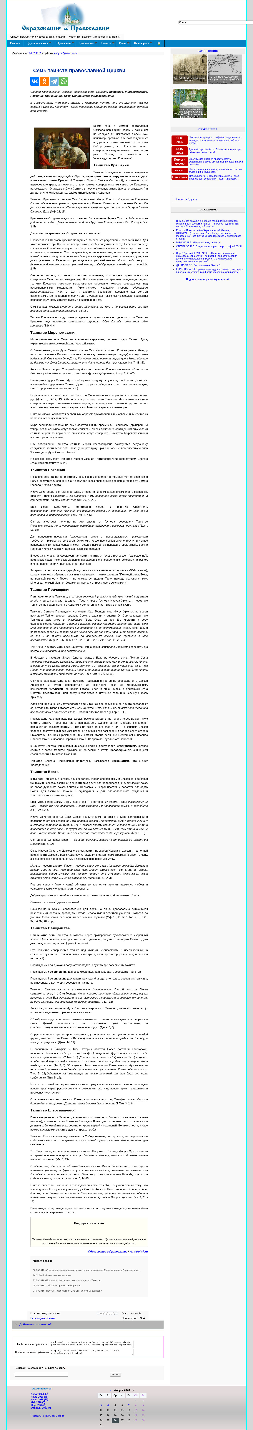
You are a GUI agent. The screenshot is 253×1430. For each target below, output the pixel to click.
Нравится (181, 199)
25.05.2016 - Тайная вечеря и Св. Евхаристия (57, 1285)
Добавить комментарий (35, 1324)
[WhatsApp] (63, 81)
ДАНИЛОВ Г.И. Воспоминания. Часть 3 (198, 265)
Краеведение (86, 43)
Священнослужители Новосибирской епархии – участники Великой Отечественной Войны (65, 36)
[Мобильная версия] (159, 43)
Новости (106, 43)
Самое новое (208, 51)
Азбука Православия (65, 53)
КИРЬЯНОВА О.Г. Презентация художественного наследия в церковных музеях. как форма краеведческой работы (209, 270)
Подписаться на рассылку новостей (207, 279)
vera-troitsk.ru (138, 1251)
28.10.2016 (35, 53)
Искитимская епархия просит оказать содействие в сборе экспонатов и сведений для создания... (216, 162)
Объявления (207, 129)
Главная (15, 43)
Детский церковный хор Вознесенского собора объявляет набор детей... (215, 151)
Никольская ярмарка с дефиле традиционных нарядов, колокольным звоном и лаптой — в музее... (214, 140)
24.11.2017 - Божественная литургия (52, 1275)
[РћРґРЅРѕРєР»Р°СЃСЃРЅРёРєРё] (44, 81)
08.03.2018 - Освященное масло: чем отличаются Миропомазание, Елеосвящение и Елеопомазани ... (86, 1270)
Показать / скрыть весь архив (47, 1415)
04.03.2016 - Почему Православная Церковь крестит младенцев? (67, 1291)
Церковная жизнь (37, 43)
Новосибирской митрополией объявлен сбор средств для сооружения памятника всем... (214, 177)
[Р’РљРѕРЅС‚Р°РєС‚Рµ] (34, 81)
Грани (122, 43)
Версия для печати (42, 1318)
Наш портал (141, 43)
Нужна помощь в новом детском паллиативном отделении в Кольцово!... (215, 170)
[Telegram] (54, 81)
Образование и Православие (107, 1251)
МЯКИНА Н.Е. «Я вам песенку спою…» (198, 242)
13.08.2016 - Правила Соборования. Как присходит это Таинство (67, 1280)
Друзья (192, 199)
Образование (63, 43)
